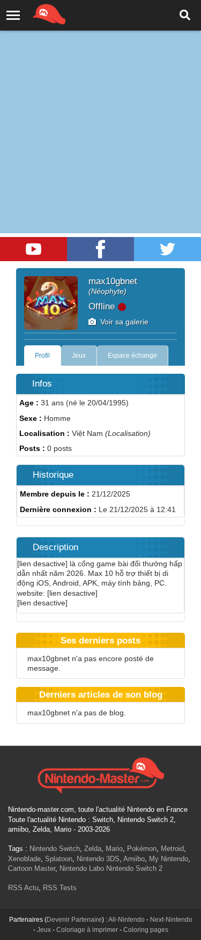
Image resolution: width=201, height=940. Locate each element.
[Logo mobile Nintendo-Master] (34, 13)
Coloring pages (145, 930)
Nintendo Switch (54, 849)
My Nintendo (168, 859)
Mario (114, 849)
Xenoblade (24, 859)
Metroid (172, 849)
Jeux (79, 355)
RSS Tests (60, 888)
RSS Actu (23, 888)
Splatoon (58, 859)
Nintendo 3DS (98, 859)
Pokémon (142, 849)
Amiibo (134, 859)
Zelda (92, 849)
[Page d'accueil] (100, 774)
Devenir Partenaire (74, 919)
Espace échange (132, 355)
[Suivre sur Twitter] (167, 249)
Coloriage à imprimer (87, 930)
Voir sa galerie (122, 321)
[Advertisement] (100, 105)
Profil (42, 355)
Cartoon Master (31, 868)
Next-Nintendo (171, 919)
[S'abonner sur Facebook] (100, 249)
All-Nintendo (126, 919)
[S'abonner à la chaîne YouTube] (33, 249)
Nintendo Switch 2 (134, 868)
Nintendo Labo (81, 868)
